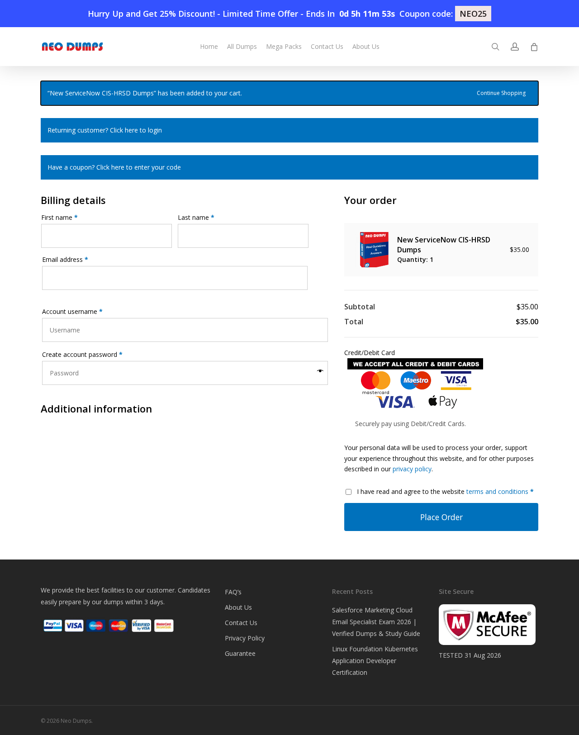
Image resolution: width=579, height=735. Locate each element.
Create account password (82, 354)
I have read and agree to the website (445, 491)
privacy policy (412, 469)
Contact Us (241, 622)
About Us (238, 607)
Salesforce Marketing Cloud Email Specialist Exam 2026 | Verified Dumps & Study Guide (376, 622)
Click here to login (136, 130)
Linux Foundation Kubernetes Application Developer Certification (375, 661)
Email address (65, 259)
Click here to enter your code (138, 167)
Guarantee (240, 653)
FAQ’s (233, 592)
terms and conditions (497, 491)
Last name (196, 217)
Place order (441, 517)
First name (59, 217)
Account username (72, 311)
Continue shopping (501, 92)
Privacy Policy (245, 638)
